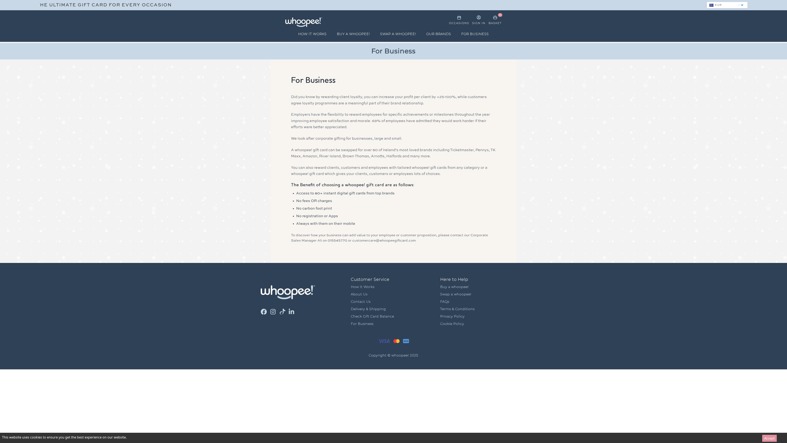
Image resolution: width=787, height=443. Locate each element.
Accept (769, 438)
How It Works (362, 287)
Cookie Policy (452, 324)
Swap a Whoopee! (398, 34)
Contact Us (361, 302)
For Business (475, 34)
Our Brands (438, 34)
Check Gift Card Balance (372, 316)
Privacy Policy (452, 316)
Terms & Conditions (457, 309)
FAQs (444, 302)
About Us (359, 294)
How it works (312, 34)
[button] (727, 5)
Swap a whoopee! (455, 294)
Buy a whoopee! (454, 287)
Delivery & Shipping (368, 309)
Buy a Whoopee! (353, 34)
